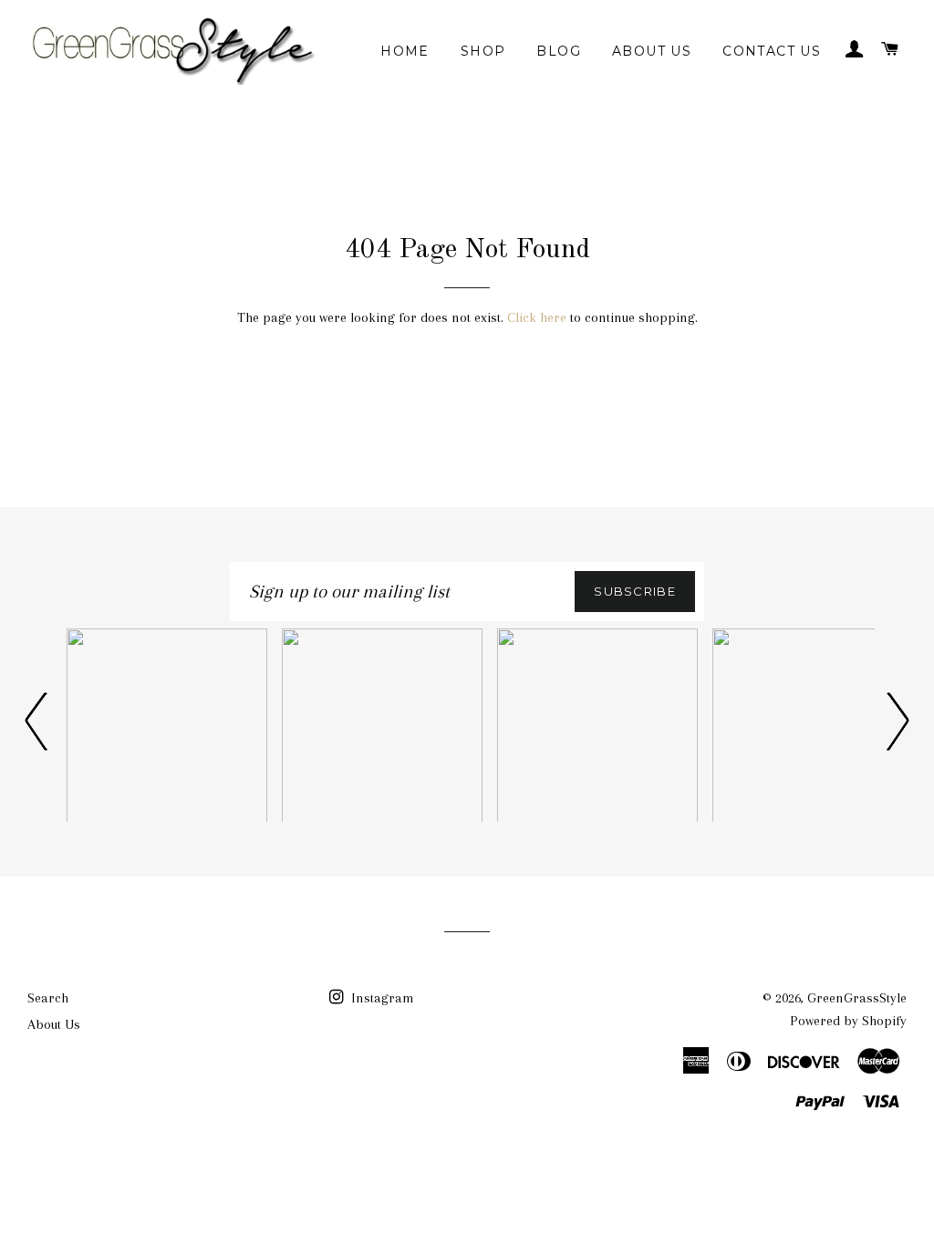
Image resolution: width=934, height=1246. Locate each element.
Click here (536, 317)
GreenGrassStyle (857, 998)
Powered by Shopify (848, 1020)
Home (405, 51)
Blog (558, 51)
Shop (483, 51)
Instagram (381, 998)
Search (47, 998)
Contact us (771, 51)
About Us (651, 51)
